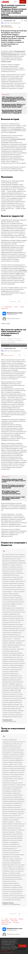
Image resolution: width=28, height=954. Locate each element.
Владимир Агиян (6, 53)
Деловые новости (5, 920)
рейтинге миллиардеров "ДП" (10, 54)
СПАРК (18, 273)
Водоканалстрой (20, 51)
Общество (21, 919)
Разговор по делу (13, 919)
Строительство (8, 307)
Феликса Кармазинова (18, 139)
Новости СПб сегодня (6, 922)
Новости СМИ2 (5, 323)
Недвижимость (5, 924)
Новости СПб (14, 920)
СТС (24, 125)
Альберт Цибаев (6, 61)
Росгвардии (23, 270)
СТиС (2, 127)
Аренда (6, 919)
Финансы (22, 307)
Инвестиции (16, 922)
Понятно (22, 946)
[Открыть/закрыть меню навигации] (15, 2)
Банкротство (4, 308)
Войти (23, 1)
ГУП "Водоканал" (16, 129)
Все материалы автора (7, 27)
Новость (16, 307)
